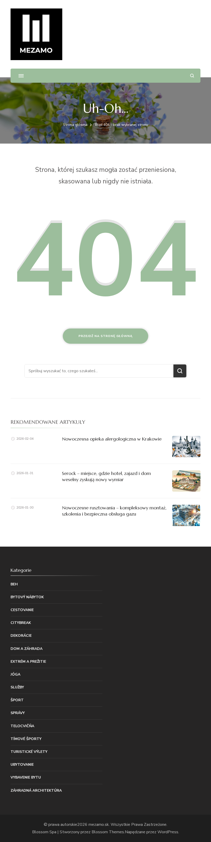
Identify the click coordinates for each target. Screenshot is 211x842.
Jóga (15, 674)
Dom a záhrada (26, 648)
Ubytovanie (22, 764)
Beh (14, 584)
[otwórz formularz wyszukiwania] (192, 75)
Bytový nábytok (27, 597)
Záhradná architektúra (36, 790)
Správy (18, 712)
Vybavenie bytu (26, 777)
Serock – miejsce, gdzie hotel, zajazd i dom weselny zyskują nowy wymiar (106, 476)
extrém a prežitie (28, 661)
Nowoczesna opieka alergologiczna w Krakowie (112, 439)
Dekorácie (21, 635)
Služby (17, 687)
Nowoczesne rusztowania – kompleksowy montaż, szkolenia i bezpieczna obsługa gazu (114, 511)
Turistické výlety (29, 751)
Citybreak (21, 622)
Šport (17, 700)
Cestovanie (22, 609)
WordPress (167, 832)
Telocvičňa (22, 726)
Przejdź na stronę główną (105, 336)
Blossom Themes (108, 832)
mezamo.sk (99, 824)
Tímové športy (26, 738)
